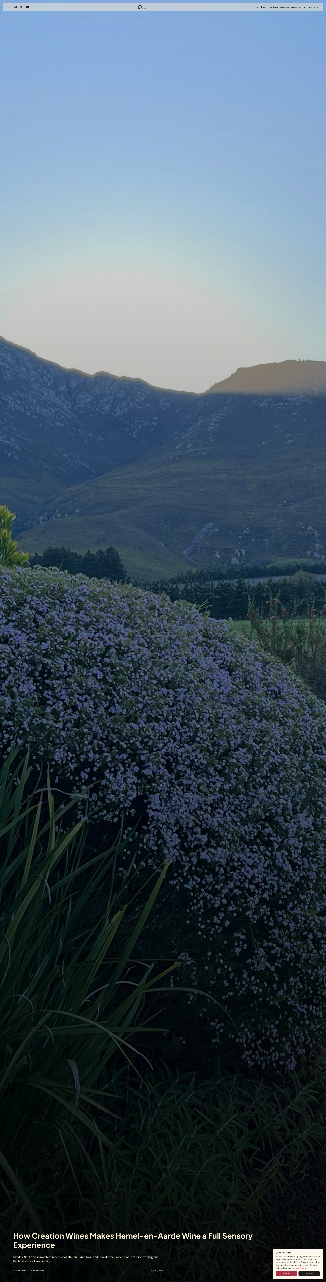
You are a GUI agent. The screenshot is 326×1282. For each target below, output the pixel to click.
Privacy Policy (298, 1267)
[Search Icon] (8, 7)
